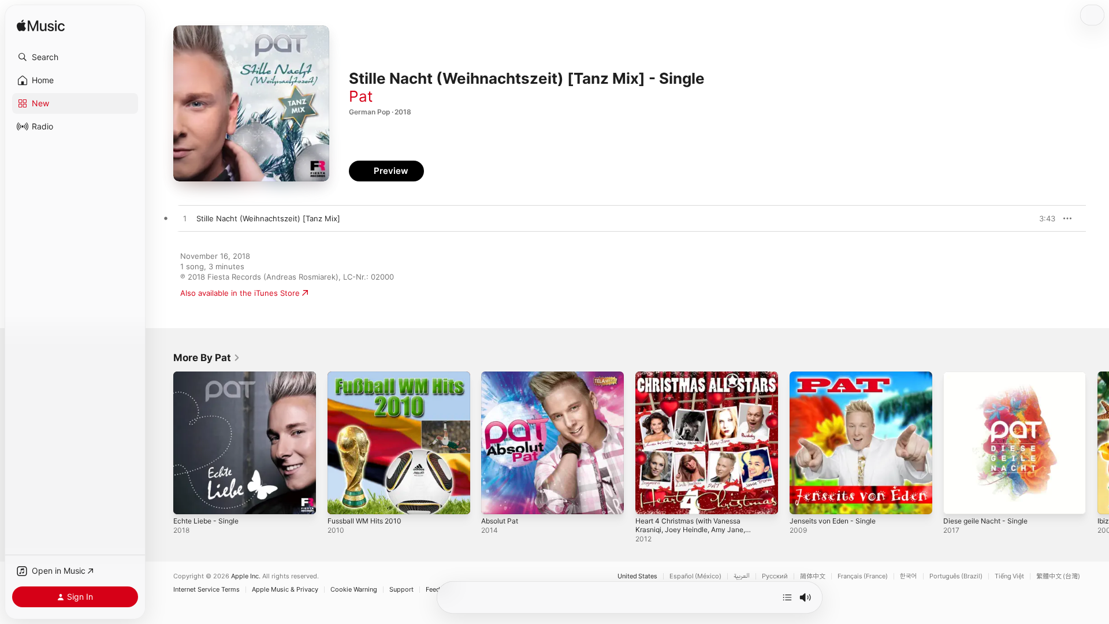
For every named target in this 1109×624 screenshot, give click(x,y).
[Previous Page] (162, 443)
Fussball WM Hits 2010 (369, 376)
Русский (775, 576)
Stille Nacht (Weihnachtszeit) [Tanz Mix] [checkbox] (268, 218)
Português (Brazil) (956, 576)
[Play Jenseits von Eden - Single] (804, 499)
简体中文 (812, 576)
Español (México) (695, 576)
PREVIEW (1042, 218)
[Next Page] (1097, 443)
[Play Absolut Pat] (495, 499)
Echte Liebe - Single (209, 376)
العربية (742, 576)
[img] (41, 26)
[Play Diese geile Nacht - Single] (957, 499)
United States (637, 576)
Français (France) (863, 576)
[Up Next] (787, 597)
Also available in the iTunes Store (240, 293)
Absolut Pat (502, 376)
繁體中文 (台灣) (1058, 576)
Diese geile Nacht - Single (990, 376)
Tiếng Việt (1009, 576)
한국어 (908, 576)
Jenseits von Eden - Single (838, 376)
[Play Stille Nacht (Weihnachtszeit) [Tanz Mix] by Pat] (184, 219)
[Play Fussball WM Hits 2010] (342, 499)
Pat (361, 96)
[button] (75, 57)
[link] (206, 357)
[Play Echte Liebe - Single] (187, 499)
